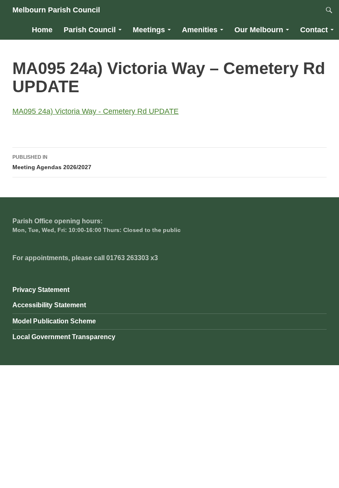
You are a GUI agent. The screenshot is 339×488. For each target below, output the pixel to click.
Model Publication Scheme (54, 321)
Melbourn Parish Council (56, 10)
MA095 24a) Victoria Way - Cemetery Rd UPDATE (95, 111)
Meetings (149, 30)
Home (42, 30)
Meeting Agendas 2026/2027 (51, 162)
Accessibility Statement (49, 305)
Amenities (199, 30)
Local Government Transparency (63, 336)
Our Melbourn (258, 30)
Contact (314, 30)
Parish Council (90, 30)
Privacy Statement (40, 289)
